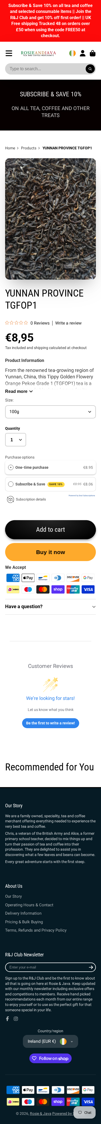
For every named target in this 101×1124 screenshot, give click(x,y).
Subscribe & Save (39, 484)
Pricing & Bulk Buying (24, 921)
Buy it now (50, 552)
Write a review (68, 323)
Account (82, 53)
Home (10, 148)
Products (28, 148)
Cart (92, 53)
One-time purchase (31, 467)
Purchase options (19, 457)
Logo (38, 53)
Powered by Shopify (68, 1113)
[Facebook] (7, 1018)
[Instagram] (15, 1018)
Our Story (13, 896)
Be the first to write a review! (50, 723)
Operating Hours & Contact (29, 905)
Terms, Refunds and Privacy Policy (36, 930)
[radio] (10, 467)
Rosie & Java (40, 1113)
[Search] (90, 68)
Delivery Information (23, 913)
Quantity (12, 428)
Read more (16, 391)
